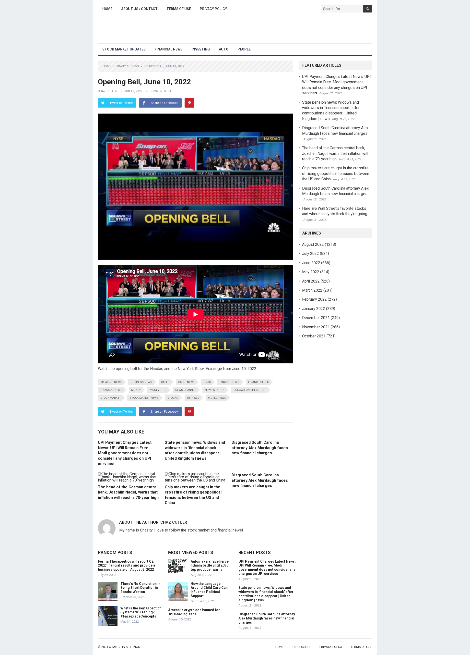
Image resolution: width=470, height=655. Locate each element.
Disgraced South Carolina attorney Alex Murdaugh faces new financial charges (260, 447)
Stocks (172, 397)
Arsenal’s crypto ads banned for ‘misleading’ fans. (194, 612)
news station (214, 390)
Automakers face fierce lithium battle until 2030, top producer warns (210, 565)
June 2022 (311, 262)
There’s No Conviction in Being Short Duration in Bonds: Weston (140, 588)
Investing (201, 49)
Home (107, 9)
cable (165, 382)
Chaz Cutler (107, 91)
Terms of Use (178, 9)
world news (217, 397)
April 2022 (311, 281)
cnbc (207, 382)
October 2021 (314, 336)
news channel (185, 390)
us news (193, 397)
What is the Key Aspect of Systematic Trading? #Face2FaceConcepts (140, 612)
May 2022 (310, 272)
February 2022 (314, 299)
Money (136, 390)
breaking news (111, 382)
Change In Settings (124, 647)
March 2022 (312, 290)
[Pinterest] (189, 103)
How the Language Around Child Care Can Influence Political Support (209, 590)
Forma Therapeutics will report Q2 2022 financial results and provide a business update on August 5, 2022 (126, 565)
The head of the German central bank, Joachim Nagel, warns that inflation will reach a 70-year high (128, 492)
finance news (229, 382)
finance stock (258, 382)
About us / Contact (139, 9)
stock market (110, 397)
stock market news (144, 397)
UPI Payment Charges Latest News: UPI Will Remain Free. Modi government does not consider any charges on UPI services (125, 453)
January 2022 (313, 308)
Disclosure (302, 647)
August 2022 (313, 244)
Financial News (169, 49)
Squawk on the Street (250, 390)
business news (141, 382)
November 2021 (316, 327)
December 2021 (316, 317)
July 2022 (310, 253)
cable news (186, 382)
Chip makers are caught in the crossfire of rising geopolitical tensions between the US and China (335, 173)
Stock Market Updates (124, 49)
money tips (158, 390)
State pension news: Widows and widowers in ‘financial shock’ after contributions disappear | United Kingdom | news (266, 594)
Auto (223, 49)
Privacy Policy (213, 9)
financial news (111, 390)
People (244, 49)
